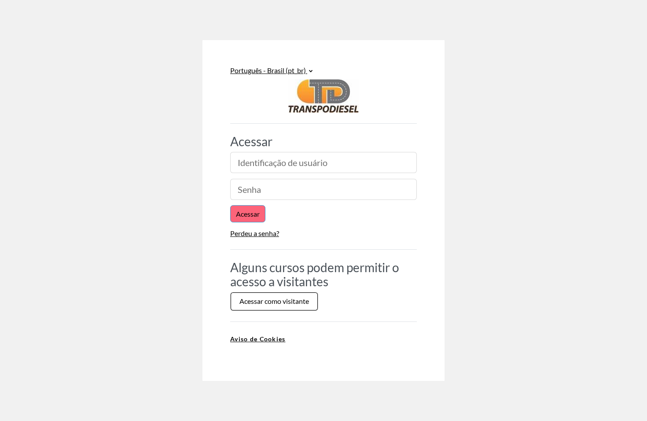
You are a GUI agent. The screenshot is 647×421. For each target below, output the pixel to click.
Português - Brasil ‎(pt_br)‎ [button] (268, 70)
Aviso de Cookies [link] (257, 339)
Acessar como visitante (274, 301)
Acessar (248, 214)
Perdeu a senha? (254, 233)
